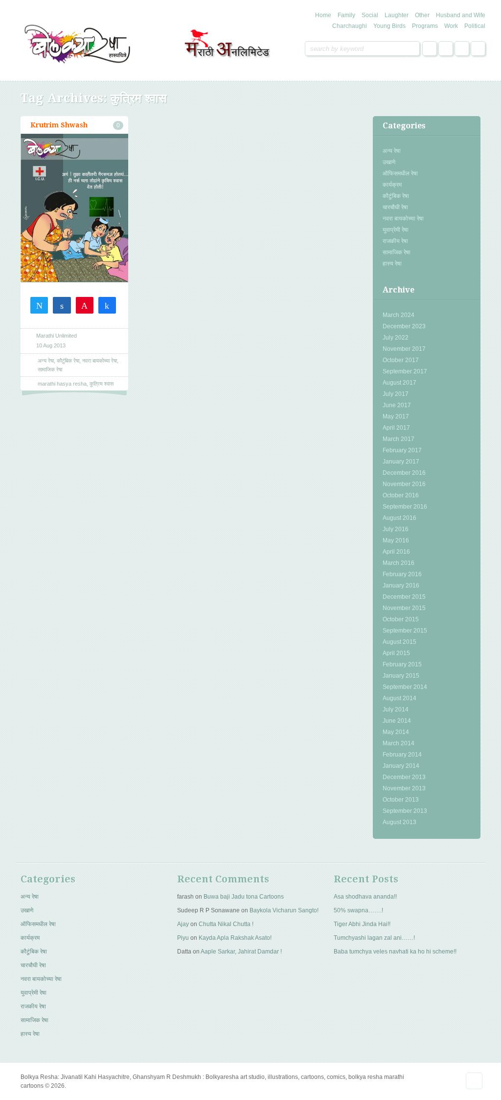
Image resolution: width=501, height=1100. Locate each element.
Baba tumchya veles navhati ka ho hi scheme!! (395, 951)
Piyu (183, 937)
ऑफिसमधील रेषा (400, 173)
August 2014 (399, 698)
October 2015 (401, 619)
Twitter (445, 48)
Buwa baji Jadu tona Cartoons (244, 896)
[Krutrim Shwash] (74, 208)
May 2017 (396, 416)
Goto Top (474, 1081)
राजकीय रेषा (395, 241)
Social (370, 15)
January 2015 (401, 675)
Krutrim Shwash (59, 125)
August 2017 (399, 382)
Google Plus (462, 48)
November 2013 (404, 788)
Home (323, 15)
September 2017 (405, 371)
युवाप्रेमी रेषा (396, 229)
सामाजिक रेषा (396, 252)
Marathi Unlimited (56, 336)
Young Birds (389, 26)
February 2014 (402, 754)
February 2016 (402, 574)
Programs (425, 26)
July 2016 (396, 529)
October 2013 (401, 799)
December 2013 (404, 777)
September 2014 (405, 687)
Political (474, 26)
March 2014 (398, 743)
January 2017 (401, 461)
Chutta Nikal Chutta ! (226, 924)
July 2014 (396, 709)
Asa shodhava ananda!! (365, 896)
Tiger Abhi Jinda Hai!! (362, 924)
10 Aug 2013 (51, 345)
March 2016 (398, 563)
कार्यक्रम (392, 184)
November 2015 (404, 608)
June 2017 (397, 405)
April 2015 (396, 653)
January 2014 (401, 765)
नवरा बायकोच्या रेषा (403, 218)
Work (451, 26)
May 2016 (396, 540)
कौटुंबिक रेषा (396, 196)
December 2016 (404, 472)
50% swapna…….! (358, 910)
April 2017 (396, 427)
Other (422, 15)
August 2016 (399, 517)
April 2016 (396, 551)
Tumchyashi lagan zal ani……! (374, 937)
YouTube (478, 48)
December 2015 (404, 596)
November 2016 (404, 484)
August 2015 (399, 641)
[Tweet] (39, 304)
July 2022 (396, 337)
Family (346, 15)
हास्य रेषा (392, 263)
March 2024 (398, 315)
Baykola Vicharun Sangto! (284, 910)
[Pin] (84, 304)
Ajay (183, 924)
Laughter (397, 15)
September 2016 (405, 506)
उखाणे (389, 162)
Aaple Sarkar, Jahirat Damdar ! (241, 951)
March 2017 (398, 439)
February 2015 (402, 664)
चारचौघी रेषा (395, 207)
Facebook (429, 48)
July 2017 (396, 394)
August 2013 (399, 822)
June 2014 (397, 720)
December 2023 (404, 326)
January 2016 (401, 585)
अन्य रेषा (392, 150)
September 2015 (405, 630)
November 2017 (404, 348)
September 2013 (405, 810)
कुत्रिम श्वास (102, 384)
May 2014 (396, 732)
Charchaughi (349, 26)
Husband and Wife (460, 15)
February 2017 (402, 450)
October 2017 (401, 360)
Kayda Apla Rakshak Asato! (235, 937)
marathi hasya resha (62, 384)
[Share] (61, 304)
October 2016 (401, 495)
